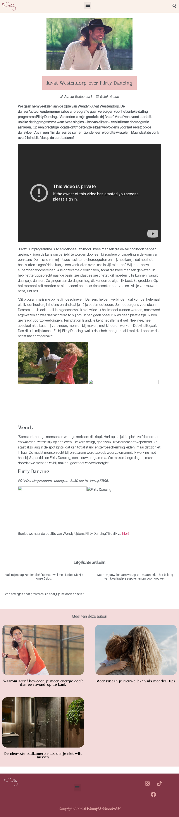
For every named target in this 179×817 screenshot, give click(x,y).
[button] (87, 5)
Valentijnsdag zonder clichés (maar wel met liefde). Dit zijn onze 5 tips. (44, 576)
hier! (125, 533)
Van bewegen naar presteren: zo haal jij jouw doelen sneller (44, 594)
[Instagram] (147, 783)
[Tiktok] (159, 783)
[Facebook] (153, 794)
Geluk (104, 97)
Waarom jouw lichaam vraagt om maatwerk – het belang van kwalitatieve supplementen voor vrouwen (134, 576)
